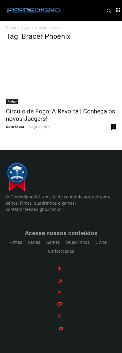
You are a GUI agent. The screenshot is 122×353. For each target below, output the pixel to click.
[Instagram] (60, 280)
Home (11, 27)
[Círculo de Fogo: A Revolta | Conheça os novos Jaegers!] (61, 75)
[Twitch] (59, 304)
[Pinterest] (59, 292)
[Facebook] (59, 268)
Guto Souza (15, 126)
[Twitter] (59, 316)
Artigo (12, 101)
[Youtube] (61, 328)
